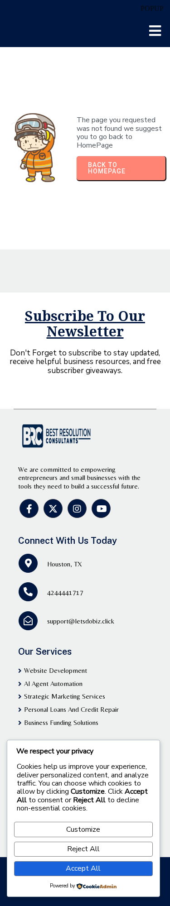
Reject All (83, 849)
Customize (83, 829)
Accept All (83, 868)
